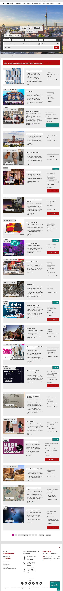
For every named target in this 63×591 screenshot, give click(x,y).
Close (58, 582)
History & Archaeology (10, 109)
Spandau (49, 310)
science (48, 203)
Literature (49, 471)
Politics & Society (50, 93)
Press (4, 563)
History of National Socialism (52, 153)
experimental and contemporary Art (51, 443)
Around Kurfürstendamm (51, 180)
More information (52, 125)
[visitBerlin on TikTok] (37, 583)
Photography (8, 69)
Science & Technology (10, 89)
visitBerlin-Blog (47, 551)
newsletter (8, 558)
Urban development (50, 424)
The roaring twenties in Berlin (52, 489)
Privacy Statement (15, 588)
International (47, 445)
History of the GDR (50, 223)
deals (28, 563)
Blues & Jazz (7, 170)
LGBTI (54, 513)
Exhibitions (7, 132)
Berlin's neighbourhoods (51, 308)
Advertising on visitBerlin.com (9, 568)
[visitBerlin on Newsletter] (40, 583)
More (59, 40)
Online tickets (8, 47)
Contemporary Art (50, 331)
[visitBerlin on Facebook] (22, 583)
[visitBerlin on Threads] (26, 583)
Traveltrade (5, 567)
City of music (49, 178)
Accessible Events (49, 112)
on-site (31, 559)
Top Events (17, 35)
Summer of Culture (50, 176)
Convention (5, 565)
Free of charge (49, 72)
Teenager (49, 94)
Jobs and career (6, 564)
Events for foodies (50, 175)
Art (5, 326)
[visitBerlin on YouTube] (29, 583)
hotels (31, 563)
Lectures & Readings (10, 220)
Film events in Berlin (50, 469)
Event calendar (31, 32)
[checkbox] (7, 40)
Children (54, 114)
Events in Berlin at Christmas (52, 181)
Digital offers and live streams (52, 373)
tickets (29, 565)
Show (5, 508)
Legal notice (6, 588)
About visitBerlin (6, 561)
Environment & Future (51, 201)
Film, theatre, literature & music (13, 393)
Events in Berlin (31, 28)
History (48, 135)
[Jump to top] (59, 547)
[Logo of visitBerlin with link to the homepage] (8, 3)
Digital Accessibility (25, 588)
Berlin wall (49, 263)
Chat (58, 589)
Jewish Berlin (49, 491)
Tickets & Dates (53, 191)
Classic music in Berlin (49, 447)
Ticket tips (49, 376)
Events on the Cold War (51, 349)
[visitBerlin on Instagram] (33, 583)
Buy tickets (53, 213)
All (2, 35)
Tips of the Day (8, 35)
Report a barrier (35, 588)
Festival (6, 303)
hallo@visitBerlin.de (8, 553)
